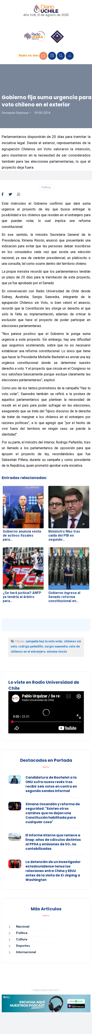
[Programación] (52, 56)
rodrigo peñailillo (30, 646)
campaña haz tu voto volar (44, 641)
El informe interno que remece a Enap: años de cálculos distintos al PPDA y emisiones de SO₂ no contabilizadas (53, 842)
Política (46, 187)
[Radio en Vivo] (43, 56)
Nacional (22, 926)
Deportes (23, 946)
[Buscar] (61, 56)
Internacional (26, 952)
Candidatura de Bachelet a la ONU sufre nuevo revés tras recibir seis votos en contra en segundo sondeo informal (51, 784)
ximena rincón (57, 651)
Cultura (21, 939)
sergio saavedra (56, 646)
